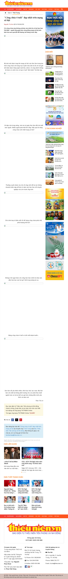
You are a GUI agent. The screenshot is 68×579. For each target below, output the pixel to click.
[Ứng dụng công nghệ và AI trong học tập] (50, 79)
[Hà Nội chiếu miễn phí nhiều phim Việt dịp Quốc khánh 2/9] (50, 99)
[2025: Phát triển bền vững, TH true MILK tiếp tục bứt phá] (50, 175)
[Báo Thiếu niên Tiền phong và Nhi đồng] (18, 3)
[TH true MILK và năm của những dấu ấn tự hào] (50, 167)
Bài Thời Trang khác (14, 477)
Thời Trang (16, 13)
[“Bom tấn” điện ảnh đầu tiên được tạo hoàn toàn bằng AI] (50, 92)
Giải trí (25, 9)
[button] (62, 9)
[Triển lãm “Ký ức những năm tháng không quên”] (55, 60)
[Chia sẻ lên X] (16, 419)
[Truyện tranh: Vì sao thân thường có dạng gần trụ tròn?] (50, 73)
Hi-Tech (50, 9)
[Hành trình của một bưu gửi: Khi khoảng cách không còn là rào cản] (50, 160)
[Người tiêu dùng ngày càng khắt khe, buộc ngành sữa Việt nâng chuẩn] (50, 153)
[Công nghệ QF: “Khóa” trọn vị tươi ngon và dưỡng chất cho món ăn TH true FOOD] (50, 182)
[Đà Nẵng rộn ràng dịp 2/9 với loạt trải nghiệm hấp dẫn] (50, 86)
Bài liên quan (11, 444)
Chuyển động (10, 9)
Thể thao (56, 9)
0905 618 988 (37, 540)
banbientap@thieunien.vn (14, 435)
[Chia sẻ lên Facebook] (12, 419)
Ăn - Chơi (38, 9)
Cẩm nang (31, 9)
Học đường (18, 9)
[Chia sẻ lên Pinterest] (20, 419)
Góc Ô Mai (44, 9)
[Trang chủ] (5, 12)
